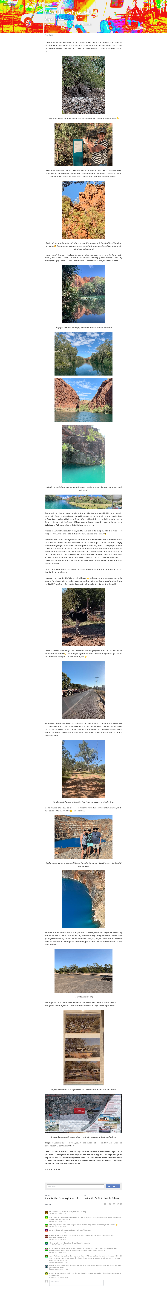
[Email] (118, 1204)
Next (85, 1195)
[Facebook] (105, 1204)
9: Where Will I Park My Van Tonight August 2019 (62, 1198)
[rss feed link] (121, 1204)
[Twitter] (110, 1204)
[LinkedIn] (114, 1204)
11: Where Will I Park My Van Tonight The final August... (103, 1198)
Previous (48, 1195)
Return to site (9, 4)
